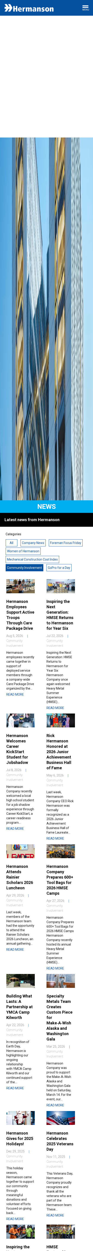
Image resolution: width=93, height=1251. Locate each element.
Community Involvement (24, 568)
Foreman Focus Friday (65, 543)
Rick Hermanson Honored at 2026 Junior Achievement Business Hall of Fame (58, 751)
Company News (33, 543)
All (11, 543)
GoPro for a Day (59, 568)
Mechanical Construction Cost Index (32, 559)
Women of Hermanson (23, 551)
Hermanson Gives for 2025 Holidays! (19, 1138)
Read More (15, 694)
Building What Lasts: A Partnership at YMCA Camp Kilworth (19, 1007)
